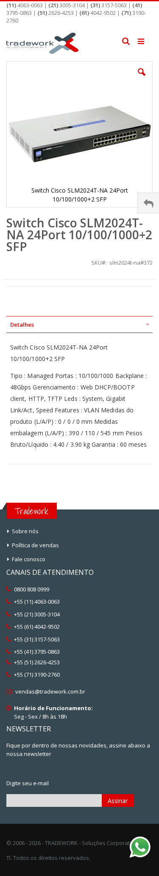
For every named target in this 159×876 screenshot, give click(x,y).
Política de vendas (35, 545)
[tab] (79, 324)
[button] (141, 78)
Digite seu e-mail (27, 783)
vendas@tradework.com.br (50, 691)
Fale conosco (28, 559)
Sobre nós (25, 531)
